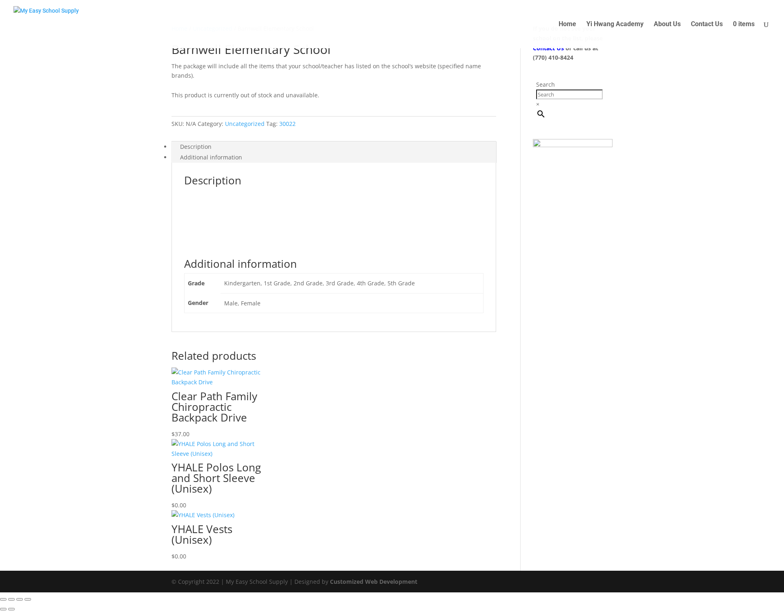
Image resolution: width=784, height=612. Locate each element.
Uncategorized (245, 124)
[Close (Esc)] (27, 599)
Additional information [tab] (211, 157)
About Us (667, 24)
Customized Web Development (373, 581)
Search (545, 84)
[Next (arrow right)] (11, 609)
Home (567, 24)
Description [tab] (196, 146)
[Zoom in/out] (3, 599)
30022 (287, 124)
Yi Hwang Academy (615, 24)
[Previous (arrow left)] (3, 609)
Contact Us (707, 24)
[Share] (19, 599)
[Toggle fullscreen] (11, 599)
